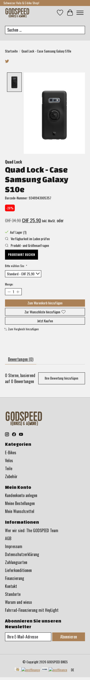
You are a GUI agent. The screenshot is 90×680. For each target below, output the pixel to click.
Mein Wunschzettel (19, 511)
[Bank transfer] (54, 669)
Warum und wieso (18, 602)
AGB (8, 538)
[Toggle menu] (80, 13)
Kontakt (11, 586)
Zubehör (11, 476)
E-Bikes (10, 452)
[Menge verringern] (9, 291)
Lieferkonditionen (18, 570)
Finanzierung (14, 578)
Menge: (9, 284)
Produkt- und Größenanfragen (29, 245)
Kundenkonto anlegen (21, 495)
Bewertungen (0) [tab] (20, 359)
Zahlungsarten (16, 562)
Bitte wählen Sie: (15, 266)
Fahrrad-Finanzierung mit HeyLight (31, 610)
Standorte (12, 594)
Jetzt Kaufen (45, 320)
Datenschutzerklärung (22, 554)
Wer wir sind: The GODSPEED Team (31, 530)
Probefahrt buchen (21, 255)
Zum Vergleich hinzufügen (23, 329)
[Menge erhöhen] (17, 291)
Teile (8, 468)
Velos (9, 460)
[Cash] (27, 669)
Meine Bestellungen (20, 503)
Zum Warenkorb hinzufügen (45, 302)
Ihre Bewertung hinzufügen (61, 378)
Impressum (13, 546)
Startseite (11, 51)
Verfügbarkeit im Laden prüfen (30, 238)
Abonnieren (68, 637)
